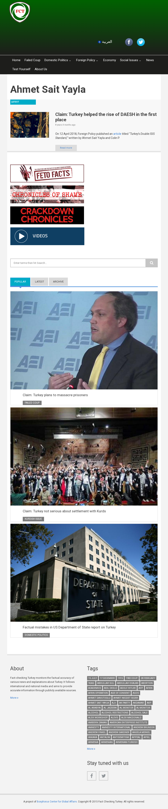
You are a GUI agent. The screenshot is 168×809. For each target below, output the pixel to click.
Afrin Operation (98, 693)
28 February (148, 678)
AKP (149, 702)
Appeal (136, 737)
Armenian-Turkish (126, 742)
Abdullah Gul (105, 683)
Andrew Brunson (144, 727)
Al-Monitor (143, 707)
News (150, 60)
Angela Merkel (141, 732)
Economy (109, 60)
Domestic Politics (56, 60)
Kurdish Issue (33, 518)
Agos (136, 693)
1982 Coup (132, 678)
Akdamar (138, 702)
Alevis (114, 717)
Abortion (147, 683)
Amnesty (93, 727)
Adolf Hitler (128, 688)
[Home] (58, 13)
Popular (22, 281)
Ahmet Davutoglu (99, 698)
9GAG (91, 683)
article (117, 133)
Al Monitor (126, 707)
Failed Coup (32, 60)
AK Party (124, 702)
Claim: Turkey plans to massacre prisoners (55, 395)
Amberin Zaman (97, 722)
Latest (39, 281)
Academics (94, 688)
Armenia (93, 742)
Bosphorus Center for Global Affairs (57, 801)
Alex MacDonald (131, 717)
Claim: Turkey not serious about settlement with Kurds (64, 511)
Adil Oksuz (110, 688)
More (13, 697)
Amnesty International (116, 727)
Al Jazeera (110, 707)
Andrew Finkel (97, 732)
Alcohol (93, 712)
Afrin (149, 688)
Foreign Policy (85, 60)
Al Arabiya (94, 707)
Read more (66, 147)
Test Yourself (21, 69)
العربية (106, 41)
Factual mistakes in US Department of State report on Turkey (69, 627)
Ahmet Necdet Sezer (126, 698)
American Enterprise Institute (128, 722)
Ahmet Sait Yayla (98, 702)
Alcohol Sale (139, 712)
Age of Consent (120, 693)
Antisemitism (121, 737)
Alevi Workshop (98, 717)
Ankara (92, 737)
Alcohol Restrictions (115, 712)
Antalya (105, 737)
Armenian (107, 742)
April (147, 737)
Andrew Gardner (119, 732)
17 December (107, 678)
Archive (58, 281)
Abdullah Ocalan (127, 683)
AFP (141, 688)
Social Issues (129, 60)
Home (16, 60)
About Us (41, 69)
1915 (120, 678)
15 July (92, 678)
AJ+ (114, 702)
